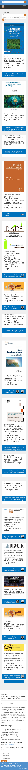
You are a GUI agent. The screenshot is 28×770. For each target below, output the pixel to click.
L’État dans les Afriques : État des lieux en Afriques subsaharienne (14, 381)
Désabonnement (6, 758)
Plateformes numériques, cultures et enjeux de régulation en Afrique (14, 666)
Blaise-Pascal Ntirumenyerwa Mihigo (13, 153)
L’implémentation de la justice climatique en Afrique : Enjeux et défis (14, 118)
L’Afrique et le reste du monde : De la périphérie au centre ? (13, 298)
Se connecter (23, 768)
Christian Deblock (14, 538)
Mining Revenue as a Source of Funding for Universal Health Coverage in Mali (13, 486)
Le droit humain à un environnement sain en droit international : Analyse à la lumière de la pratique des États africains (14, 63)
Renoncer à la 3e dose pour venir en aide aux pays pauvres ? (13, 560)
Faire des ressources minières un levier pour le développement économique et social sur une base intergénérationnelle (14, 203)
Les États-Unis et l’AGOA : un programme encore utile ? (12, 527)
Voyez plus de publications (14, 682)
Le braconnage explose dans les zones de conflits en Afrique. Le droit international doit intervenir (14, 141)
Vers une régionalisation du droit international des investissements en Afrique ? (14, 627)
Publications (6, 17)
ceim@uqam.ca (10, 744)
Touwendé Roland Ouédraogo (13, 74)
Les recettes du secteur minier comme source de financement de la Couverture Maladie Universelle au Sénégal (14, 320)
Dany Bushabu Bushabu (18, 129)
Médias (22, 17)
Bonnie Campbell (18, 330)
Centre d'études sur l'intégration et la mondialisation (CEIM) (11, 766)
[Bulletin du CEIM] (25, 694)
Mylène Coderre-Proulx (10, 332)
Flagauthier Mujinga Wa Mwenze (13, 151)
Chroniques (15, 17)
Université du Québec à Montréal (10, 763)
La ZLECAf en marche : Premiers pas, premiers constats (14, 593)
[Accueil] (2, 7)
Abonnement (5, 755)
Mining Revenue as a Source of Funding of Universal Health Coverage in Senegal (13, 460)
